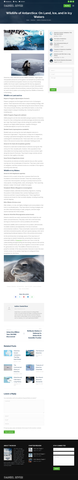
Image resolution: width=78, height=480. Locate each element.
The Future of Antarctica (40, 352)
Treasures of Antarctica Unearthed (39, 367)
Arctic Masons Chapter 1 (40, 459)
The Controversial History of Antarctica (17, 368)
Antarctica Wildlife (25, 288)
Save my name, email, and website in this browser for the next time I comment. (23, 428)
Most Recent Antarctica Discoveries (39, 380)
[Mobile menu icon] (73, 6)
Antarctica (7, 31)
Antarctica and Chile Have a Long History (18, 380)
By (20, 286)
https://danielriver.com (19, 309)
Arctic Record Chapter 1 (39, 454)
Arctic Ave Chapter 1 (38, 448)
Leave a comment (37, 286)
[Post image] (8, 353)
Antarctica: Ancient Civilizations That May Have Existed (17, 355)
